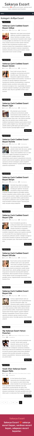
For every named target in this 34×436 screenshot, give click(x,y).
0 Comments (24, 30)
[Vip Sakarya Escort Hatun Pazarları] (5, 342)
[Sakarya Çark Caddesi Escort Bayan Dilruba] (5, 263)
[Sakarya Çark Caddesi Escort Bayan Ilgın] (5, 113)
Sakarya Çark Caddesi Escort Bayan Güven (15, 64)
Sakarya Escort (17, 4)
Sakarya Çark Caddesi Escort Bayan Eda (15, 292)
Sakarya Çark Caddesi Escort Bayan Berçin (15, 178)
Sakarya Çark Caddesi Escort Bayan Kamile (15, 140)
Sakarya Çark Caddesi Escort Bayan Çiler (15, 216)
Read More (28, 55)
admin (7, 30)
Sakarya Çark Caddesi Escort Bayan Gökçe (15, 26)
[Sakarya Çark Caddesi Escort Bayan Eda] (5, 301)
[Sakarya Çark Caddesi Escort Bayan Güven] (5, 73)
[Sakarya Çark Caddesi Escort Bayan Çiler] (5, 225)
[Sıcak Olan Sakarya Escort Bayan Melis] (5, 380)
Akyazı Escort (14, 335)
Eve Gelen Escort (22, 373)
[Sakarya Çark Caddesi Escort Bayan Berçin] (5, 187)
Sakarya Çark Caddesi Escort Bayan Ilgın (15, 104)
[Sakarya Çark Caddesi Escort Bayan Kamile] (5, 149)
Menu (2, 13)
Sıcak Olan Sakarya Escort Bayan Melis (14, 369)
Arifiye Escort (14, 30)
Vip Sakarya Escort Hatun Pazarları (14, 331)
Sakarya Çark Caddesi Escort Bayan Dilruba (15, 254)
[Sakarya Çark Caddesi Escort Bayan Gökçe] (5, 36)
